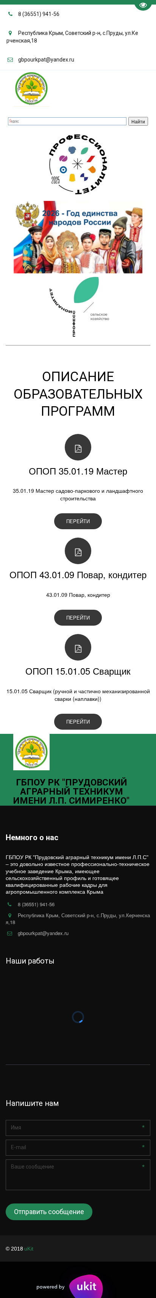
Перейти (78, 521)
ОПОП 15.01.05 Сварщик (78, 670)
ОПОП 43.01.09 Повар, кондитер (78, 574)
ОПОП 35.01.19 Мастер (78, 470)
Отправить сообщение (49, 1212)
